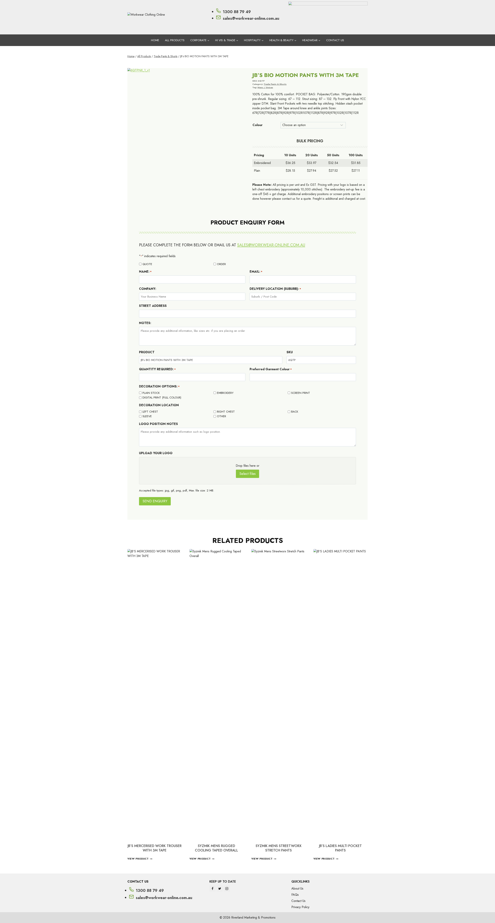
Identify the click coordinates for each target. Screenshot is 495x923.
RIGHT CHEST (226, 411)
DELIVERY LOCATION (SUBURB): (275, 289)
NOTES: (145, 323)
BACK (294, 411)
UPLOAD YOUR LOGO (155, 453)
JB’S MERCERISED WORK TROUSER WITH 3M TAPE (155, 848)
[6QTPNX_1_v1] (185, 125)
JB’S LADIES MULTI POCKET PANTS (340, 848)
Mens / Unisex (265, 87)
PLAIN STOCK (151, 393)
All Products (174, 40)
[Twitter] (220, 888)
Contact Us (335, 40)
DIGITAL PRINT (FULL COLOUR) (162, 397)
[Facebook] (212, 888)
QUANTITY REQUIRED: (157, 369)
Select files (247, 473)
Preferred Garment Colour (271, 369)
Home (155, 40)
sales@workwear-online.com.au (271, 245)
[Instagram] (227, 888)
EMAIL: (256, 271)
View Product (138, 859)
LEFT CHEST (150, 411)
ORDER (221, 264)
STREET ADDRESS (153, 306)
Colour (258, 125)
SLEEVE (147, 416)
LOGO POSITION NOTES (158, 424)
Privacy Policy (300, 907)
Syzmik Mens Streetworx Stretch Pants (278, 848)
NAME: (145, 271)
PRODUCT (146, 352)
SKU (290, 352)
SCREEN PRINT (300, 393)
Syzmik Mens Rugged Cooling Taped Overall (216, 848)
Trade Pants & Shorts (275, 84)
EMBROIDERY (225, 393)
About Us (297, 888)
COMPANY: (147, 289)
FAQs (295, 894)
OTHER (221, 416)
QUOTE (147, 264)
